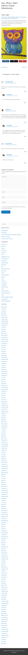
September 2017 (4, 472)
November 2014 (4, 532)
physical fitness (4, 286)
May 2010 (3, 581)
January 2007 (4, 627)
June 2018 (3, 454)
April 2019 (3, 436)
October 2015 (4, 518)
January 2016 (4, 512)
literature (3, 276)
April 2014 (3, 544)
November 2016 (4, 492)
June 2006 (3, 641)
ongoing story (4, 282)
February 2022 (4, 385)
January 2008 (4, 617)
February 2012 (4, 567)
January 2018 (4, 464)
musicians (3, 280)
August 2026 (4, 307)
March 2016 (3, 508)
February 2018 (4, 462)
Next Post (24, 67)
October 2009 (4, 593)
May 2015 (3, 526)
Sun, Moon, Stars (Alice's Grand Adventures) (9, 5)
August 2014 (4, 538)
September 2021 (4, 389)
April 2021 (3, 397)
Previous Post (4, 67)
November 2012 (4, 556)
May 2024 (3, 351)
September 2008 (4, 603)
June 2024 (3, 349)
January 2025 (4, 337)
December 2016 (4, 490)
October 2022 (4, 375)
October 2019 (4, 427)
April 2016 (3, 506)
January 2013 (4, 554)
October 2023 (4, 361)
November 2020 (4, 407)
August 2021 (4, 391)
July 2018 (3, 452)
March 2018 (3, 460)
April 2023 (3, 367)
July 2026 (3, 309)
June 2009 (3, 597)
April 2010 (3, 583)
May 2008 (3, 609)
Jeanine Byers (8, 109)
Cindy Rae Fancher (9, 81)
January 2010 (4, 589)
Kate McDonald (8, 143)
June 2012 (3, 562)
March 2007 (4, 623)
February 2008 (4, 615)
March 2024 (4, 355)
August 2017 (4, 474)
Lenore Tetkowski (5, 274)
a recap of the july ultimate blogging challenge (11, 234)
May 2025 (3, 329)
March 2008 (4, 613)
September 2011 (4, 569)
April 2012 (3, 564)
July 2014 (3, 540)
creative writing (4, 262)
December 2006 (4, 629)
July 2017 (3, 476)
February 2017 (4, 486)
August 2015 (4, 522)
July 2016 (3, 500)
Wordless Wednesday (5, 18)
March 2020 (4, 421)
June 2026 (3, 311)
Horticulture (3, 270)
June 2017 (3, 478)
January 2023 (4, 373)
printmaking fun (4, 230)
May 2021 (3, 395)
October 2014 (4, 534)
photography (4, 284)
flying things (3, 232)
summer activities (5, 290)
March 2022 (3, 383)
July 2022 (3, 377)
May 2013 (3, 548)
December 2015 (4, 514)
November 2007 (4, 619)
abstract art (3, 244)
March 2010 (3, 585)
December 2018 (4, 444)
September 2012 (4, 558)
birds (2, 254)
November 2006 (4, 631)
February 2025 (4, 335)
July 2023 (3, 365)
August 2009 (4, 595)
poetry (2, 289)
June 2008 (3, 607)
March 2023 (4, 369)
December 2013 (4, 546)
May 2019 (3, 433)
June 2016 (3, 502)
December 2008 (4, 601)
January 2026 (4, 319)
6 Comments (4, 17)
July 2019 (3, 429)
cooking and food (5, 258)
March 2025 (3, 333)
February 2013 (4, 552)
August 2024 (4, 345)
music (2, 278)
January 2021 (4, 403)
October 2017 (4, 470)
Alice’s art (3, 246)
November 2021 (4, 387)
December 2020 (4, 405)
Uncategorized (23, 17)
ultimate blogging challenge (13, 17)
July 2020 (3, 413)
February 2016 (4, 510)
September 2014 (4, 536)
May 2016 (3, 504)
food (2, 266)
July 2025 (3, 327)
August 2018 (4, 450)
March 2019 (3, 438)
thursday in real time (5, 236)
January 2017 (4, 488)
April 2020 (3, 419)
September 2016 (4, 496)
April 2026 (3, 313)
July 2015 (3, 524)
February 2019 (4, 440)
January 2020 (4, 425)
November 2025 (4, 323)
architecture (4, 250)
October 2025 (4, 325)
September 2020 (4, 411)
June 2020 (3, 415)
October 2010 (4, 575)
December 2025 (4, 321)
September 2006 (5, 635)
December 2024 (4, 339)
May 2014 (3, 542)
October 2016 (4, 494)
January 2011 (4, 573)
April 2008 (3, 611)
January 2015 (4, 530)
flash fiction (3, 264)
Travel (2, 295)
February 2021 (4, 401)
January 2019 (4, 442)
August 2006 (4, 637)
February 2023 (4, 371)
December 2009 (4, 591)
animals (3, 248)
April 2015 (3, 528)
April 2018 (3, 458)
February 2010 (4, 587)
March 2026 (4, 315)
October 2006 (4, 633)
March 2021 (3, 399)
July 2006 (3, 639)
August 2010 (4, 577)
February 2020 (4, 423)
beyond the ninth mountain (7, 238)
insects (2, 272)
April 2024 (3, 353)
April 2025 (3, 331)
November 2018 (4, 446)
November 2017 (4, 468)
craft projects (4, 260)
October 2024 (4, 343)
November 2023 (4, 359)
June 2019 (3, 431)
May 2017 (3, 480)
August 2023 (4, 363)
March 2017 (3, 484)
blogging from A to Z (5, 256)
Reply (25, 91)
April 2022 (3, 381)
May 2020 (3, 417)
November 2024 (4, 341)
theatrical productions (6, 293)
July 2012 (3, 560)
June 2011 (3, 571)
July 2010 (3, 579)
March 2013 (3, 550)
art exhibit (3, 252)
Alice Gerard (9, 94)
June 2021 (3, 393)
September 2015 (4, 520)
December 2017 (4, 466)
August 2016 (4, 498)
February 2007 (4, 625)
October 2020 (4, 409)
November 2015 (4, 516)
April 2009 (3, 599)
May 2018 (3, 456)
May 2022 (3, 379)
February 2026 (4, 317)
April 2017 (3, 482)
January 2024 (4, 357)
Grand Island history (5, 268)
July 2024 (3, 347)
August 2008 (4, 605)
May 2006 (3, 643)
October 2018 (4, 448)
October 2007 (4, 621)
